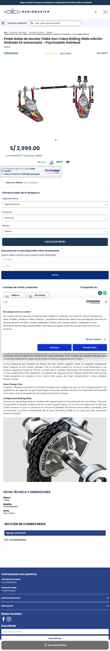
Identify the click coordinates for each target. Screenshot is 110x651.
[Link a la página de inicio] (6, 32)
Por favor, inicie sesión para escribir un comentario (55, 533)
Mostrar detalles (94, 339)
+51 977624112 (8, 591)
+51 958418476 (9, 582)
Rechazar (54, 347)
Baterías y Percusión (18, 32)
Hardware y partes (36, 32)
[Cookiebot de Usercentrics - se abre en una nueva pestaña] (88, 302)
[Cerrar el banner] (106, 302)
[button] (56, 98)
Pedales (50, 32)
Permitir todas (89, 347)
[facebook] (100, 293)
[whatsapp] (105, 293)
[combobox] (54, 23)
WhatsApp (39, 295)
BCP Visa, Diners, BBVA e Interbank (77, 2)
